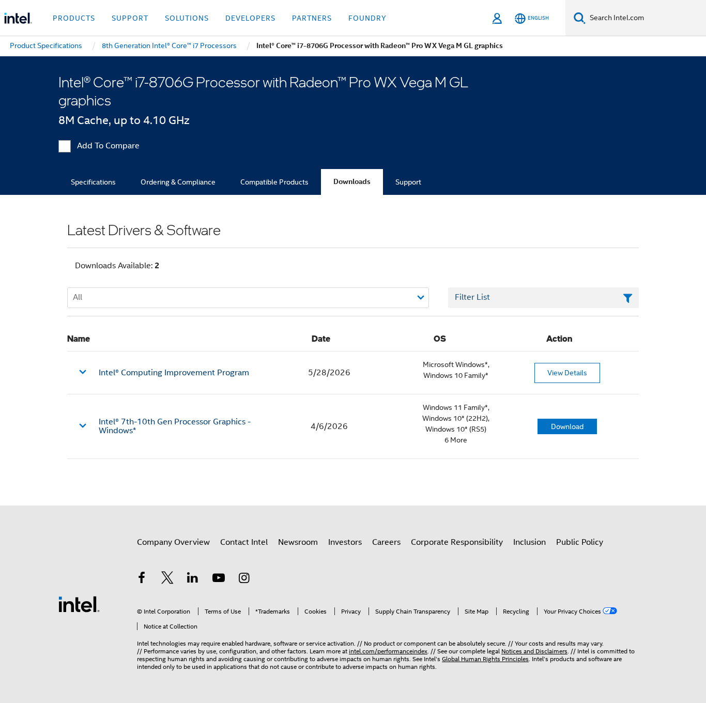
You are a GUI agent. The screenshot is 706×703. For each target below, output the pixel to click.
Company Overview (173, 542)
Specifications (93, 182)
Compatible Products (274, 182)
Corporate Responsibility (457, 542)
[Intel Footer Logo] (79, 604)
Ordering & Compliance (178, 182)
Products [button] (74, 18)
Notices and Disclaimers (534, 651)
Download (567, 426)
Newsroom (298, 542)
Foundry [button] (367, 18)
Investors (345, 542)
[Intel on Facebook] (141, 579)
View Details (567, 372)
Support (408, 182)
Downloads (352, 182)
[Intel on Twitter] (167, 579)
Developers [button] (250, 18)
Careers (386, 542)
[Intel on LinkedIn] (193, 579)
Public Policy (579, 542)
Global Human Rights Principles (485, 659)
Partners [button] (312, 18)
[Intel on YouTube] (218, 579)
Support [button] (130, 18)
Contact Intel (244, 542)
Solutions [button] (187, 18)
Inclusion (529, 542)
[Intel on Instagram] (244, 579)
